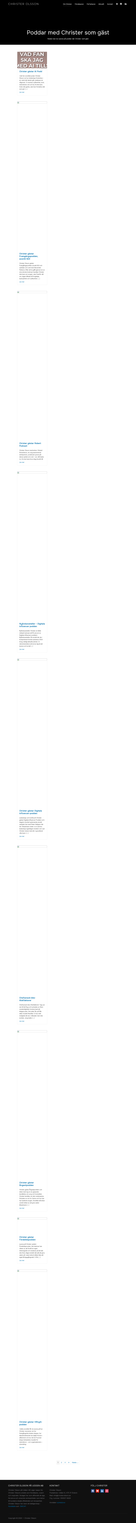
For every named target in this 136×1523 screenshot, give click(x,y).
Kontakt (110, 4)
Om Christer (67, 4)
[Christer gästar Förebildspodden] (32, 1219)
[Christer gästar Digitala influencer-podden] (32, 660)
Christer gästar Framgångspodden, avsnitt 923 (28, 256)
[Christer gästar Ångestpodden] (32, 1032)
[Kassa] (117, 4)
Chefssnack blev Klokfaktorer (27, 999)
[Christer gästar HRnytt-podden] (32, 1271)
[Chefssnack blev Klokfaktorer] (32, 847)
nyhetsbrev (61, 1503)
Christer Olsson (23, 4)
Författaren (91, 4)
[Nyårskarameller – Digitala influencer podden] (32, 473)
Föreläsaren (79, 4)
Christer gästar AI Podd (30, 71)
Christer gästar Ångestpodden (26, 1184)
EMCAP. (23, 1506)
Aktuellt (101, 4)
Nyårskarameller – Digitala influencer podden (32, 625)
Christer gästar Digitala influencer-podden (30, 812)
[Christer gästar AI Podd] (32, 53)
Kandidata (12, 1506)
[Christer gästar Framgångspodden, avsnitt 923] (32, 103)
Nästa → (75, 1462)
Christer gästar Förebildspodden (27, 1238)
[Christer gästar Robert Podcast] (32, 292)
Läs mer (21, 92)
